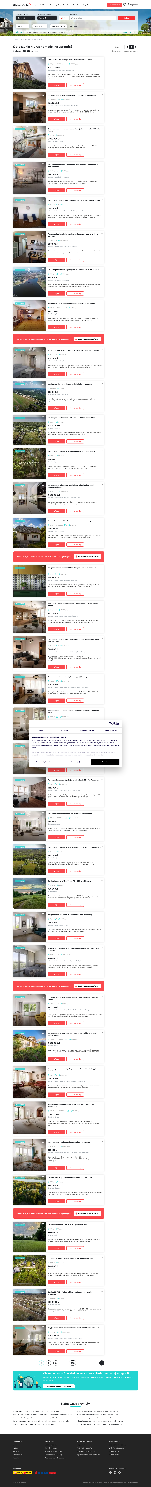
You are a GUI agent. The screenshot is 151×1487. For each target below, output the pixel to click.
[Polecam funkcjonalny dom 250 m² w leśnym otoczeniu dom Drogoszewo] (29, 826)
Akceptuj (105, 762)
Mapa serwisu (18, 1454)
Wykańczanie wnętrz (116, 1448)
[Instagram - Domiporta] (115, 1472)
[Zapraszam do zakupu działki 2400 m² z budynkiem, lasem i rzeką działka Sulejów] (29, 859)
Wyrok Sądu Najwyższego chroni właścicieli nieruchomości (100, 1424)
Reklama (16, 1451)
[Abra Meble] (45, 1472)
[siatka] (127, 47)
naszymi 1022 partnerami (46, 740)
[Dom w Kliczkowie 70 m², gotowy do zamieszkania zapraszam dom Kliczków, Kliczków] (29, 533)
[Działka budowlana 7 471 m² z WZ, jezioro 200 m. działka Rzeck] (29, 1237)
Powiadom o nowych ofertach (88, 339)
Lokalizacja (73, 14)
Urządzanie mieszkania (117, 1445)
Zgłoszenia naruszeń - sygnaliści (88, 1454)
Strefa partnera (114, 1451)
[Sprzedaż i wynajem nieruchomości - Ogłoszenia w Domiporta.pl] (22, 5)
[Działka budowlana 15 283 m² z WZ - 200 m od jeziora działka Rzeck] (29, 893)
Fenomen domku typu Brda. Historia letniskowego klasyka (35, 1418)
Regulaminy (81, 1445)
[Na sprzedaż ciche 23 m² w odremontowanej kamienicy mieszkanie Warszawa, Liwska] (29, 927)
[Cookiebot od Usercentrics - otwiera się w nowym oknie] (110, 723)
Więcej (56, 85)
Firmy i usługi (71, 5)
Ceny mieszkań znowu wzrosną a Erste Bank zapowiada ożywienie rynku (41, 1421)
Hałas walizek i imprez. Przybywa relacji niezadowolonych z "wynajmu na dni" (43, 1414)
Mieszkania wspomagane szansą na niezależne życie (97, 1414)
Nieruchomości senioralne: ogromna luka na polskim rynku (100, 1421)
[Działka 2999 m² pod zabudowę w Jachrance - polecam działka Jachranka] (29, 1190)
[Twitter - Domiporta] (119, 1472)
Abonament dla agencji (53, 1454)
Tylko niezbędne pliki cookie (46, 762)
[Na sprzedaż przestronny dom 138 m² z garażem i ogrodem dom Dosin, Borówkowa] (29, 315)
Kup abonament (89, 5)
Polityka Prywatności (84, 1448)
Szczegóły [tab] (64, 730)
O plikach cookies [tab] (110, 730)
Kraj (60, 14)
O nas (15, 1445)
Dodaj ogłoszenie (114, 4)
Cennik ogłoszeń (51, 1448)
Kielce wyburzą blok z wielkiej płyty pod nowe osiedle (97, 1411)
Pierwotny (53, 5)
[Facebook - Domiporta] (110, 1472)
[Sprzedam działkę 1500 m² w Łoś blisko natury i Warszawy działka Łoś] (29, 1270)
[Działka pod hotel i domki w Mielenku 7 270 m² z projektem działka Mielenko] (29, 430)
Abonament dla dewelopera (55, 1458)
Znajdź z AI (127, 32)
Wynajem (45, 5)
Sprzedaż (38, 5)
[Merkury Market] (22, 1472)
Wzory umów (114, 1454)
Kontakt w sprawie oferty (54, 1451)
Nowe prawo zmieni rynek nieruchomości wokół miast (34, 1424)
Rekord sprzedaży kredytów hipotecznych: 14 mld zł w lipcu (36, 1411)
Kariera (15, 1448)
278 (73, 1363)
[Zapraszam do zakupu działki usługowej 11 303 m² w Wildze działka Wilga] (29, 463)
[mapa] (136, 47)
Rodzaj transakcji (22, 14)
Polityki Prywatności (131, 1482)
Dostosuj (74, 762)
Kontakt (16, 1458)
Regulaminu (118, 1482)
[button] (2, 20)
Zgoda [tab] (41, 730)
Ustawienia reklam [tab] (87, 730)
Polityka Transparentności (86, 1451)
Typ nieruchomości (44, 14)
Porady (79, 5)
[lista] (131, 47)
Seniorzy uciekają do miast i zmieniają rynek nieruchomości (100, 1418)
